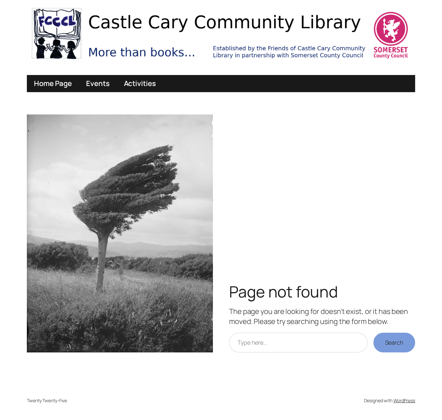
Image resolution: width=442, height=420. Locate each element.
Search (394, 342)
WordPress (404, 400)
